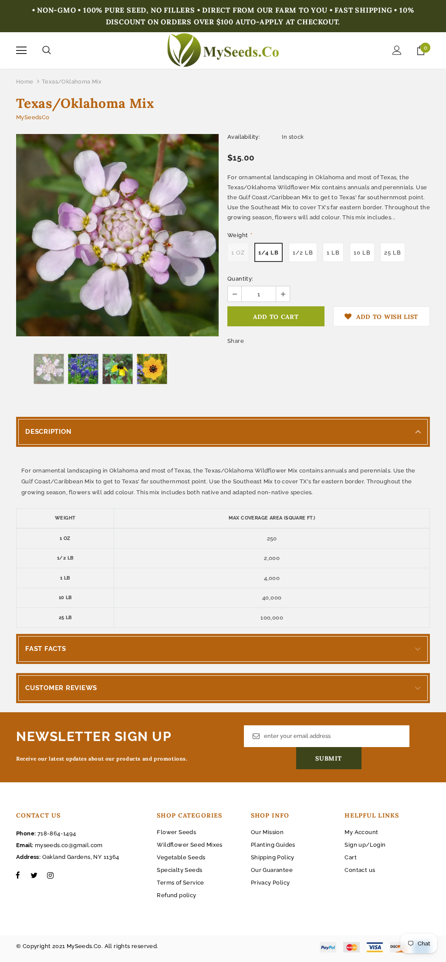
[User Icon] (397, 50)
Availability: (243, 137)
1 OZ (238, 252)
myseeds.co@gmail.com (69, 845)
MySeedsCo (33, 117)
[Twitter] (34, 875)
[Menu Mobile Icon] (21, 50)
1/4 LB (268, 252)
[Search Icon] (46, 50)
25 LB (392, 252)
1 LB (333, 252)
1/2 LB (303, 252)
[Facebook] (18, 875)
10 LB (362, 252)
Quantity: (240, 278)
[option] (117, 235)
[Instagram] (50, 875)
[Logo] (223, 50)
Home (25, 81)
